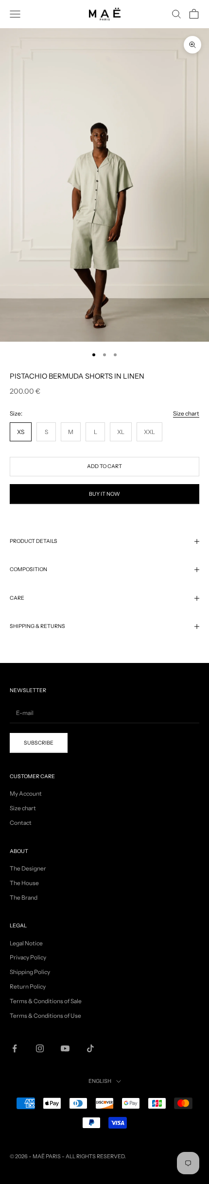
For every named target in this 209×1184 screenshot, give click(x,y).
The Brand (23, 897)
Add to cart (104, 466)
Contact (21, 822)
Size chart (186, 413)
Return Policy (28, 986)
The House (24, 883)
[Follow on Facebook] (14, 1048)
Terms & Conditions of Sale (46, 1001)
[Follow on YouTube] (65, 1048)
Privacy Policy (28, 957)
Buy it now (104, 494)
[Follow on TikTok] (90, 1048)
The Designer (28, 868)
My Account (26, 793)
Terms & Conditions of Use (45, 1015)
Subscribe (105, 1162)
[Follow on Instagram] (40, 1048)
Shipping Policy (30, 971)
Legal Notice (26, 943)
